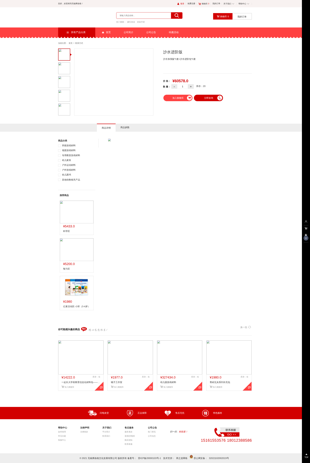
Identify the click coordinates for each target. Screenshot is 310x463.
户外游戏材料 (68, 170)
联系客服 (128, 444)
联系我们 (106, 436)
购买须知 (128, 440)
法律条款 (84, 432)
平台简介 (106, 432)
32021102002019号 (219, 458)
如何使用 (62, 432)
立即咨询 (208, 98)
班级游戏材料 (68, 145)
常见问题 (62, 436)
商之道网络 (181, 458)
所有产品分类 (78, 32)
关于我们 (227, 4)
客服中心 (62, 440)
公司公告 (151, 32)
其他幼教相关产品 (70, 179)
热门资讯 (152, 432)
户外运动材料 (68, 165)
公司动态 (152, 436)
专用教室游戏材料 (70, 155)
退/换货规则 (130, 436)
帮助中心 (242, 4)
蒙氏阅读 (131, 22)
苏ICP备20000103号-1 (149, 458)
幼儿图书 (66, 174)
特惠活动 (174, 32)
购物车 (205, 4)
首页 (108, 32)
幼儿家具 (66, 160)
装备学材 (141, 22)
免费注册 (191, 3)
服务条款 (128, 432)
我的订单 (216, 3)
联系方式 (79, 43)
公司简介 (128, 32)
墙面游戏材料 (68, 150)
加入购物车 (178, 98)
